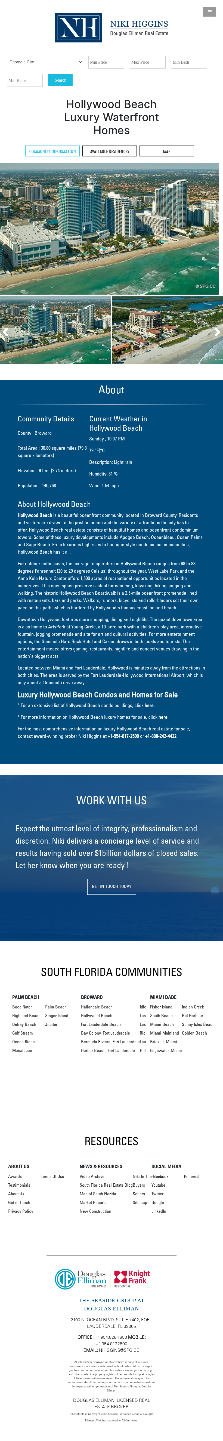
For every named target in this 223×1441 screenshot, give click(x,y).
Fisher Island (161, 1007)
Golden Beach (194, 1033)
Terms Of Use (52, 1177)
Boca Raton (22, 1007)
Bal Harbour (192, 1016)
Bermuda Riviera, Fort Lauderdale (110, 1042)
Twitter (157, 1194)
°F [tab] (97, 451)
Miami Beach (162, 1025)
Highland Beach (26, 1016)
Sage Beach (38, 545)
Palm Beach (56, 1007)
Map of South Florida (98, 1194)
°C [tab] (102, 451)
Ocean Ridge (23, 1042)
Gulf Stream (22, 1033)
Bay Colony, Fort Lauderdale (105, 1033)
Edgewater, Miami (166, 1051)
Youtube (158, 1185)
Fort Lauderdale (90, 668)
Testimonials (19, 1185)
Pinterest (191, 1177)
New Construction (95, 1211)
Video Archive (92, 1177)
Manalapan (22, 1051)
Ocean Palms (190, 537)
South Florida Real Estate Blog (106, 1185)
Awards (15, 1177)
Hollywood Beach (96, 1016)
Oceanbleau (163, 537)
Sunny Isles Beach (198, 1025)
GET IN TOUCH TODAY (111, 887)
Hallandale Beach (97, 1007)
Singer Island (56, 1016)
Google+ (158, 1203)
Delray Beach (24, 1025)
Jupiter (51, 1025)
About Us (16, 1194)
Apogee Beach (134, 537)
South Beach (161, 1016)
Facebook (159, 1177)
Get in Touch (19, 1203)
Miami (59, 668)
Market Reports (93, 1203)
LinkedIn (158, 1211)
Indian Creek (193, 1007)
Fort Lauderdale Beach (101, 1025)
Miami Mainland (164, 1033)
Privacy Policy (20, 1211)
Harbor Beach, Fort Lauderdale (108, 1051)
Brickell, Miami (163, 1042)
